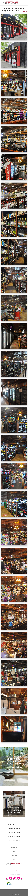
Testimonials (14, 855)
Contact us (11, 754)
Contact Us (14, 859)
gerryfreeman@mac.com (15, 870)
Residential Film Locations (14, 824)
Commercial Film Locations (14, 828)
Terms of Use (10, 894)
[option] (14, 804)
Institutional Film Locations (14, 832)
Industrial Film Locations (14, 836)
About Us (14, 851)
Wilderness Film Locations (14, 840)
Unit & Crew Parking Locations (14, 844)
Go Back (24, 11)
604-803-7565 (16, 868)
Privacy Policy (17, 894)
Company (14, 848)
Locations (14, 821)
